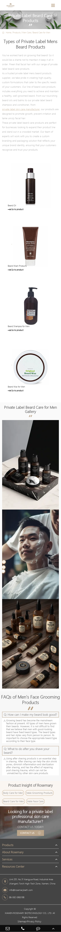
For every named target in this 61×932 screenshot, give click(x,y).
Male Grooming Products (39, 792)
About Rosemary (13, 852)
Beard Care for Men (41, 32)
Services (7, 859)
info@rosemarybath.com (21, 890)
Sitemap (22, 921)
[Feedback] (38, 928)
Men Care (26, 32)
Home (8, 32)
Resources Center (13, 866)
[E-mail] (7, 928)
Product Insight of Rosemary (30, 785)
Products (17, 32)
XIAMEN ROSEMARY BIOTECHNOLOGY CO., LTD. (28, 913)
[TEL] (23, 928)
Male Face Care (35, 801)
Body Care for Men (13, 792)
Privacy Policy (34, 921)
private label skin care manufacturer (21, 109)
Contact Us (27, 832)
